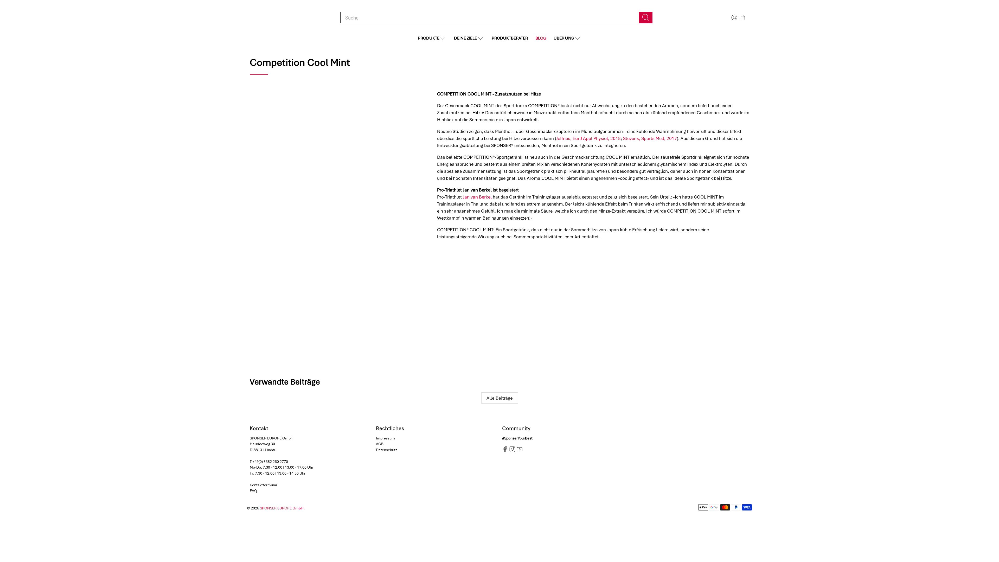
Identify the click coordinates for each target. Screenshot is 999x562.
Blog (540, 38)
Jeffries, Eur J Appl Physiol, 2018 (588, 138)
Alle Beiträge (499, 398)
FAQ (253, 490)
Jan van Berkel (477, 197)
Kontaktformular (263, 485)
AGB (379, 444)
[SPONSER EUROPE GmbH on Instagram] (512, 451)
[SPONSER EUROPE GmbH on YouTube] (520, 451)
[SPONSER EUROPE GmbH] (276, 18)
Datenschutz (386, 450)
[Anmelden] (733, 18)
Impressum (385, 438)
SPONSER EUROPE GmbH (282, 508)
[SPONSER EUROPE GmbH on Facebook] (505, 451)
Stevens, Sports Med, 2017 (650, 138)
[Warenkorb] (743, 18)
